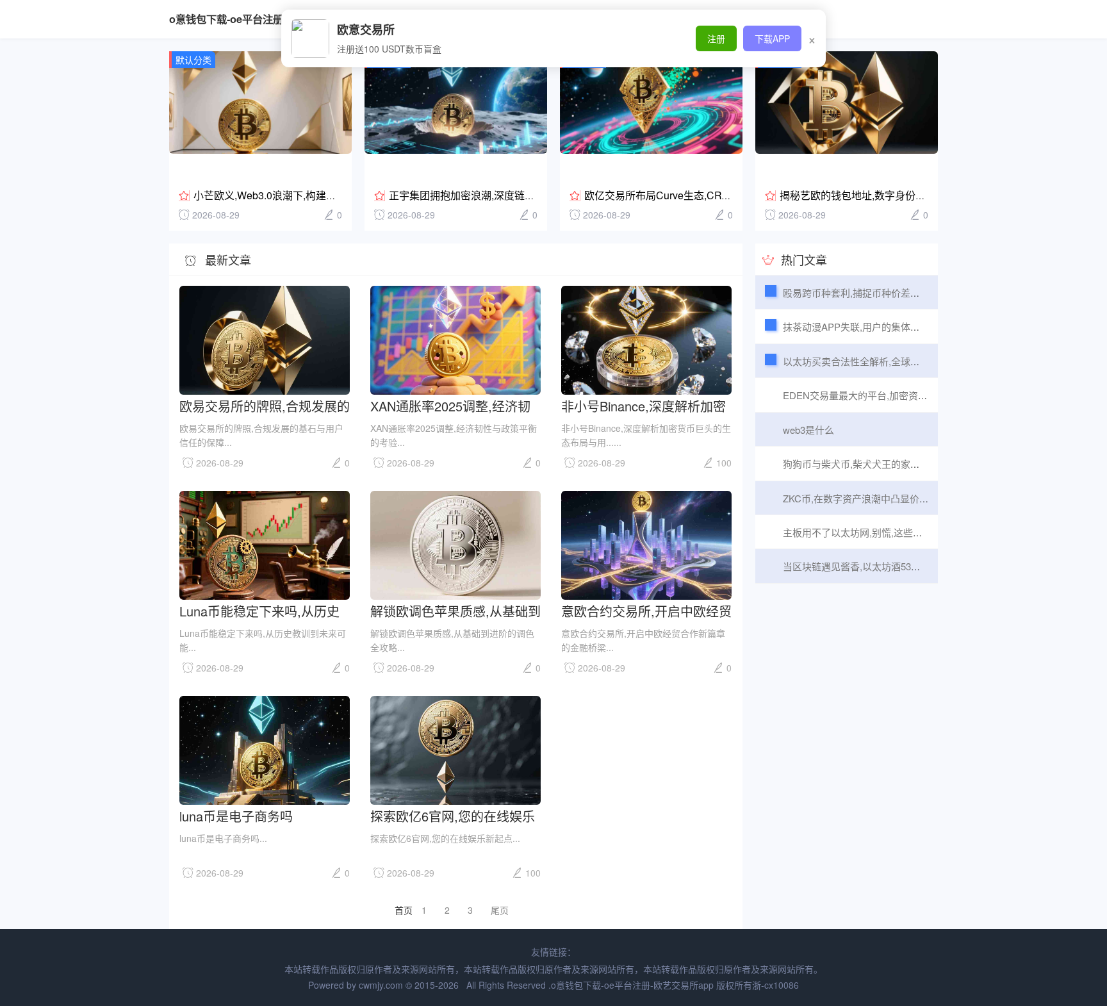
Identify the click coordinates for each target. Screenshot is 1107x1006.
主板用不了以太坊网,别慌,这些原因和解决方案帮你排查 (901, 532)
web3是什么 (808, 429)
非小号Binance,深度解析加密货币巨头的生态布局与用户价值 (644, 405)
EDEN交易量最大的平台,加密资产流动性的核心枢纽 (893, 395)
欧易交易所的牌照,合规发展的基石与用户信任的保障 (264, 405)
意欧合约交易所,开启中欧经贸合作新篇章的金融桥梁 (646, 610)
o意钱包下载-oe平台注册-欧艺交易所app (262, 19)
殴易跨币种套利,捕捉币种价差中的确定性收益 (880, 292)
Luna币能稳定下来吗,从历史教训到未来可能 (259, 610)
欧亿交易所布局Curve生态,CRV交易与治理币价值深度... (711, 195)
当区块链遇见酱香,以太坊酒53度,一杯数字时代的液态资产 (906, 566)
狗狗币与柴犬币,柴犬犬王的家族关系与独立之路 (885, 463)
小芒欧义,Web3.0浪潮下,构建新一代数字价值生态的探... (320, 195)
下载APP (772, 38)
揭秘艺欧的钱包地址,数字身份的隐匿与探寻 (878, 195)
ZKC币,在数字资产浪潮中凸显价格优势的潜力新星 (889, 498)
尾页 (500, 909)
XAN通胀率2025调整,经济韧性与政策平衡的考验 (450, 405)
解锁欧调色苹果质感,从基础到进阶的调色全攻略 (455, 610)
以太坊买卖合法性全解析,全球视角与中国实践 (880, 361)
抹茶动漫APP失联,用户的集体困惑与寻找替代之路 (890, 326)
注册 (716, 38)
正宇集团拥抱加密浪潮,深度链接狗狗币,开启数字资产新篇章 (524, 195)
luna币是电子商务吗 (236, 815)
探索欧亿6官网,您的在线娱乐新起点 (452, 815)
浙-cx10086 (775, 984)
